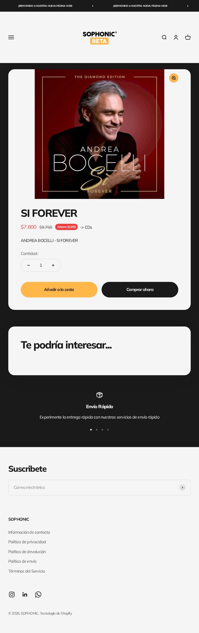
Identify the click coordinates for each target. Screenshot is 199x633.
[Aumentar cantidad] (53, 265)
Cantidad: (29, 253)
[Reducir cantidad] (28, 265)
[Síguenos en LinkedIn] (25, 594)
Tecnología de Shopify (56, 613)
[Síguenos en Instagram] (11, 594)
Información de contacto (29, 532)
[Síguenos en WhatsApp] (38, 594)
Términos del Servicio (26, 571)
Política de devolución (27, 551)
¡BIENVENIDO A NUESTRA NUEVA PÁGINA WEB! (42, 6)
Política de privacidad (27, 541)
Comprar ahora (139, 289)
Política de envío (22, 561)
